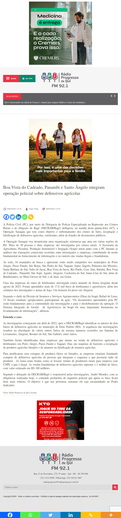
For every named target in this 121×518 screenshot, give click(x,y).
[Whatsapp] (24, 217)
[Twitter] (12, 217)
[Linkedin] (18, 217)
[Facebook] (6, 217)
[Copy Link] (31, 217)
